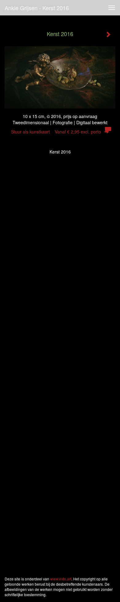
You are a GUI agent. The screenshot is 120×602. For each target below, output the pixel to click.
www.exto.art (60, 578)
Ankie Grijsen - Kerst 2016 (37, 8)
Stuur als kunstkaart (56, 132)
